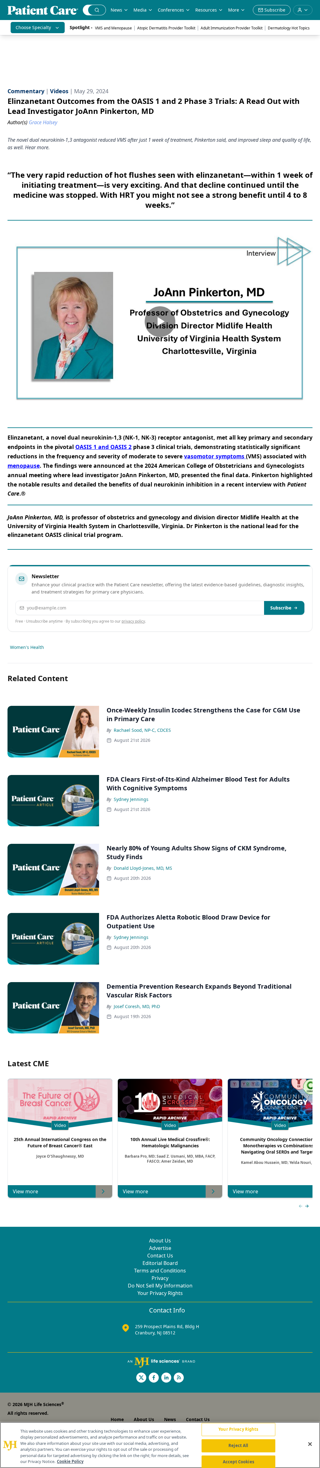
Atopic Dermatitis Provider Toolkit (166, 28)
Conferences (171, 10)
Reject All (238, 1445)
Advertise (160, 1248)
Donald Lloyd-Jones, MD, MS (143, 868)
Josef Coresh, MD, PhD (137, 1006)
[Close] (310, 1444)
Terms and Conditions (160, 1270)
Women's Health (27, 647)
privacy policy (133, 621)
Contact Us (160, 1255)
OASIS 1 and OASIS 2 (103, 447)
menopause (24, 465)
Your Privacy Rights (160, 1293)
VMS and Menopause (113, 28)
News (116, 10)
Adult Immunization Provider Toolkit (231, 28)
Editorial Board (160, 1263)
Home (117, 1419)
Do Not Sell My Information (160, 1285)
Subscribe (280, 608)
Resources (206, 10)
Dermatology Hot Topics (289, 28)
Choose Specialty (33, 27)
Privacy (160, 1278)
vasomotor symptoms (215, 456)
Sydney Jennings (131, 799)
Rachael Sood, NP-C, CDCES (142, 730)
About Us (160, 1240)
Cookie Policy (70, 1461)
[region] (160, 1445)
